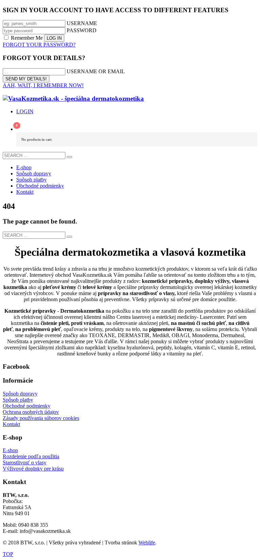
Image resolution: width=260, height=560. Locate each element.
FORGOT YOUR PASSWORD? (39, 44)
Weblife (146, 542)
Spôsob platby (18, 400)
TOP (8, 554)
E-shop (10, 450)
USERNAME (82, 23)
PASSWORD (81, 30)
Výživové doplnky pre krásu (33, 468)
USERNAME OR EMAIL (96, 71)
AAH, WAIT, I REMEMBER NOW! (43, 85)
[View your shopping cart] (136, 126)
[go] (69, 157)
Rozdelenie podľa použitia (31, 456)
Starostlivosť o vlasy (24, 462)
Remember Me (26, 38)
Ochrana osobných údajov (31, 412)
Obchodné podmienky (26, 406)
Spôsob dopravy (20, 394)
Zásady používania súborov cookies (41, 418)
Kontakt (11, 424)
